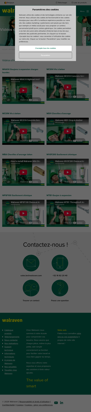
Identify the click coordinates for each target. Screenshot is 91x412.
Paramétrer (45, 55)
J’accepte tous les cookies (45, 48)
